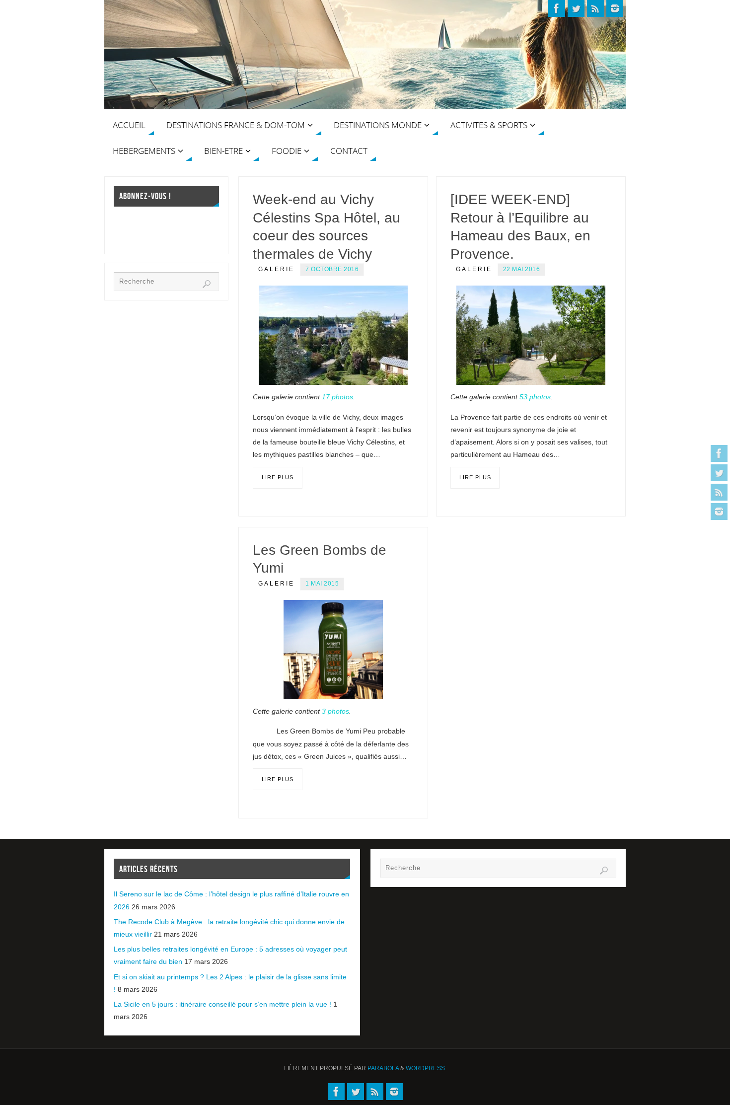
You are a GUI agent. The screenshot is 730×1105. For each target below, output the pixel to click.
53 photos (535, 397)
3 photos (335, 711)
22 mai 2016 (521, 269)
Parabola (383, 1068)
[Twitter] (719, 472)
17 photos (337, 397)
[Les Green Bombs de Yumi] (333, 649)
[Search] (207, 284)
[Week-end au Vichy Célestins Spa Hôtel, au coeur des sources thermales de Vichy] (333, 335)
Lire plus (277, 477)
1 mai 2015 (322, 583)
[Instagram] (719, 511)
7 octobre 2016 (332, 269)
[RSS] (719, 492)
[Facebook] (719, 453)
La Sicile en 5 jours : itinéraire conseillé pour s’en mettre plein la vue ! (222, 1004)
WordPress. (426, 1068)
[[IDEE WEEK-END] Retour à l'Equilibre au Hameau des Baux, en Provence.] (530, 335)
